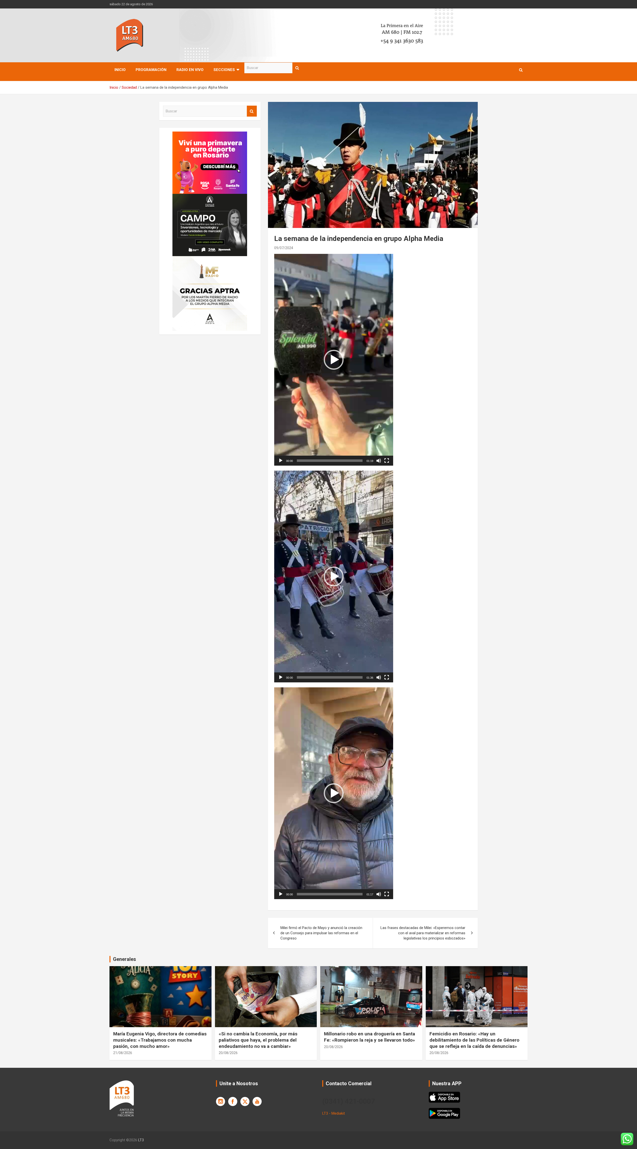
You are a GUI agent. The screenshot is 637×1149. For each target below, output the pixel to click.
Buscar (297, 67)
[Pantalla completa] (386, 460)
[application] (333, 360)
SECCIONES (224, 70)
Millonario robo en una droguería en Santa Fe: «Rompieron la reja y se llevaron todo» (369, 1037)
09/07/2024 (283, 248)
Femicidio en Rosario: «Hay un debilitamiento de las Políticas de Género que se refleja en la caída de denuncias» (474, 1040)
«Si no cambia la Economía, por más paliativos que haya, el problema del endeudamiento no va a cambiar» (258, 1040)
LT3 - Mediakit (333, 1113)
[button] (334, 360)
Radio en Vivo (190, 70)
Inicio (120, 70)
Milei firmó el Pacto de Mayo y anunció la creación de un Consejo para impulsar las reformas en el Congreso (321, 933)
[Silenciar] (378, 460)
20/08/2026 (228, 1053)
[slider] (330, 460)
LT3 (141, 1140)
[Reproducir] (280, 460)
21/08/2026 (122, 1053)
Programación (151, 70)
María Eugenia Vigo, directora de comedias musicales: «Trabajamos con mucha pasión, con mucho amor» (160, 1040)
